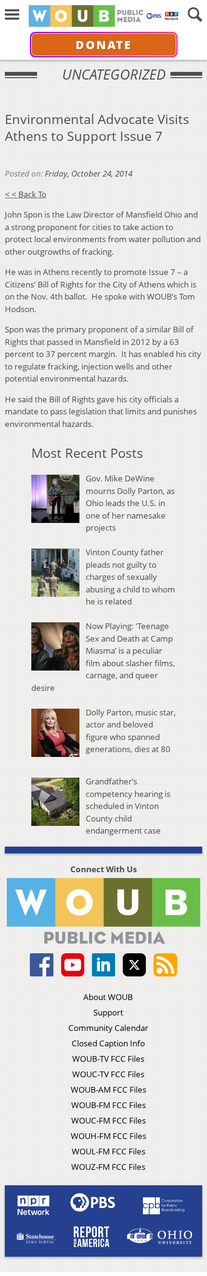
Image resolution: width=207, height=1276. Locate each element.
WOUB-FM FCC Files (108, 1105)
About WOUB (108, 996)
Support (108, 1012)
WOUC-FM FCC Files (108, 1120)
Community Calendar (108, 1027)
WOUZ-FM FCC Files (108, 1166)
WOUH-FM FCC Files (108, 1135)
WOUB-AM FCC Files (108, 1089)
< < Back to (25, 194)
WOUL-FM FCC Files (108, 1151)
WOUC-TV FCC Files (108, 1074)
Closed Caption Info (108, 1043)
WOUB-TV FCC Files (108, 1058)
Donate (104, 45)
